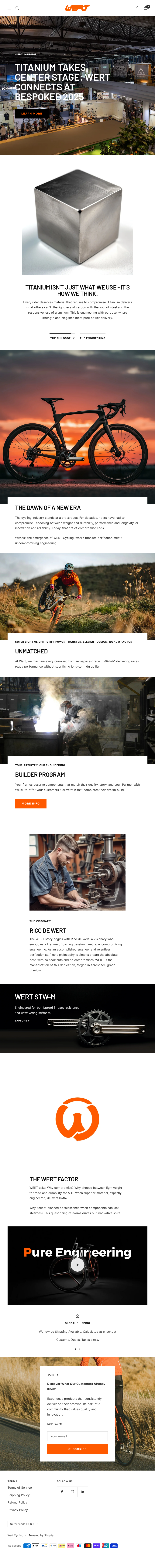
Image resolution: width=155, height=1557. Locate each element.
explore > (22, 1020)
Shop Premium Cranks (41, 103)
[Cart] (145, 8)
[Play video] (77, 1265)
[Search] (17, 8)
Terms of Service (20, 1487)
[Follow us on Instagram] (72, 1492)
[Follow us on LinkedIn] (83, 1492)
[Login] (137, 8)
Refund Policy (17, 1502)
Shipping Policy (19, 1495)
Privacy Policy (18, 1510)
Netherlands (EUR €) (22, 1524)
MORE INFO (31, 803)
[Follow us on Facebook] (62, 1492)
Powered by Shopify (41, 1535)
